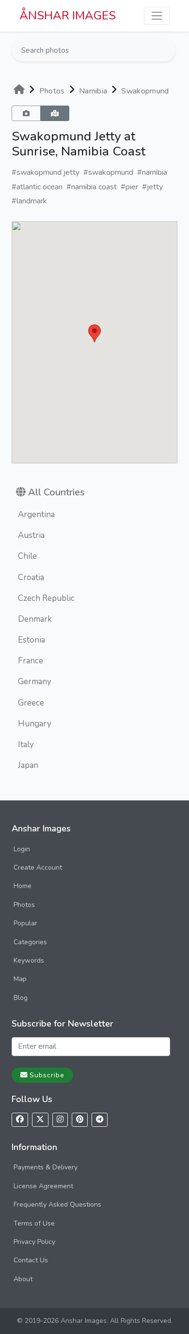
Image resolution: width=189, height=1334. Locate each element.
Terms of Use (34, 1223)
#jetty (152, 187)
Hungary (34, 723)
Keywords (29, 960)
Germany (34, 681)
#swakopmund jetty (45, 172)
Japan (28, 765)
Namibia (93, 91)
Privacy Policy (34, 1241)
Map (20, 978)
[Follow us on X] (40, 1120)
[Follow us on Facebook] (20, 1120)
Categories (30, 942)
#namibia (152, 172)
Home (23, 885)
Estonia (31, 639)
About (23, 1279)
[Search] (167, 50)
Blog (21, 997)
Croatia (31, 577)
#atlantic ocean (37, 187)
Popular (25, 923)
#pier (129, 187)
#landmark (29, 201)
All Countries (56, 492)
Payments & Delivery (46, 1167)
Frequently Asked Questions (57, 1204)
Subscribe (47, 1075)
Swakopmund (145, 91)
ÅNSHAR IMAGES (67, 15)
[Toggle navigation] (157, 16)
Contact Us (31, 1260)
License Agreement (43, 1186)
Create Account (38, 867)
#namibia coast (91, 187)
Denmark (35, 619)
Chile (27, 556)
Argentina (36, 514)
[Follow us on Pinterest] (80, 1120)
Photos (52, 91)
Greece (31, 702)
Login (22, 849)
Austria (31, 535)
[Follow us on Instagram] (60, 1120)
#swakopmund (108, 172)
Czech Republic (46, 598)
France (30, 660)
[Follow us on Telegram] (100, 1120)
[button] (94, 333)
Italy (26, 744)
